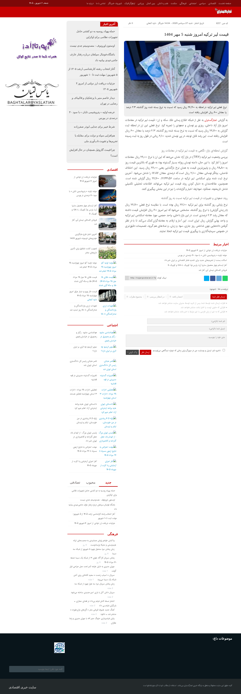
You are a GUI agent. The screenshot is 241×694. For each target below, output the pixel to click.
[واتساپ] (225, 278)
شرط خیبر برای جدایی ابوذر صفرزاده (94, 126)
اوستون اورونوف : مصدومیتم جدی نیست (92, 45)
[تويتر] (206, 278)
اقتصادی (212, 3)
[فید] (26, 3)
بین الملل (150, 3)
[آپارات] (16, 3)
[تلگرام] (219, 278)
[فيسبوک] (11, 3)
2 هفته (110, 588)
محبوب (90, 482)
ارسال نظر (145, 352)
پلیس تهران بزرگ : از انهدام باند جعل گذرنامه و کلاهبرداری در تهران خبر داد (83, 437)
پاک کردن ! (132, 352)
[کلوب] (26, 657)
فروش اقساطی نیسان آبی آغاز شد (213, 270)
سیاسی (202, 3)
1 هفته (105, 571)
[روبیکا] (21, 3)
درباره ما (90, 3)
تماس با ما (100, 3)
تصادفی (75, 482)
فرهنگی (182, 3)
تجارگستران (210, 120)
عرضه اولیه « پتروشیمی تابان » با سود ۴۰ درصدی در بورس (202, 255)
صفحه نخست (225, 3)
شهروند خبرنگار (115, 3)
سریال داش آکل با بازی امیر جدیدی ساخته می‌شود (93, 592)
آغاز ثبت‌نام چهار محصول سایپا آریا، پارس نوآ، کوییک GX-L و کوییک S (197, 265)
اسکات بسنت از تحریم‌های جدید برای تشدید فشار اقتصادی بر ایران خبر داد (195, 260)
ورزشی (141, 3)
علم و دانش (162, 3)
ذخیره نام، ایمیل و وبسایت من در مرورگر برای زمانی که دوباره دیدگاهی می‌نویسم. (186, 350)
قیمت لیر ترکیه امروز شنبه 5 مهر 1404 (196, 34)
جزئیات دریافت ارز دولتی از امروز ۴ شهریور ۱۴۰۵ (206, 250)
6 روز (85, 545)
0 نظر (130, 23)
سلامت (174, 3)
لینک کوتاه (161, 278)
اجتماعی (193, 3)
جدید (108, 482)
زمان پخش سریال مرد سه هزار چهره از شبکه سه (94, 583)
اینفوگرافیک (129, 3)
